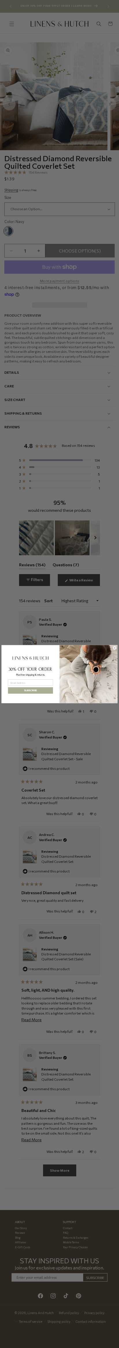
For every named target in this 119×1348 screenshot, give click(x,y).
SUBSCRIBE (30, 690)
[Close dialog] (114, 647)
